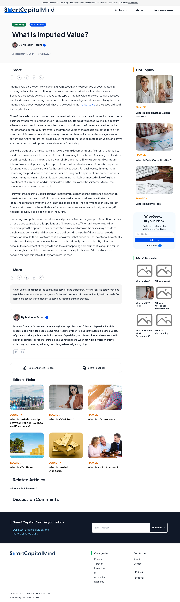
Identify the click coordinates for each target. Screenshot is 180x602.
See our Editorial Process (42, 367)
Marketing (99, 568)
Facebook (139, 577)
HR (95, 572)
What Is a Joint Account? (103, 467)
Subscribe (154, 240)
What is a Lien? (143, 281)
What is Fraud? (162, 281)
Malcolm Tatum (32, 44)
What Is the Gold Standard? (59, 469)
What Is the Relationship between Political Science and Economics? (26, 423)
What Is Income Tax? (148, 203)
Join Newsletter (164, 10)
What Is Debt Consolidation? (154, 160)
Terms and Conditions (32, 597)
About (137, 559)
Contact (138, 563)
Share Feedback (96, 367)
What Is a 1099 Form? (62, 419)
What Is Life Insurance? (102, 419)
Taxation (54, 414)
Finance (93, 414)
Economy (16, 414)
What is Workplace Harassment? (162, 306)
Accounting (100, 577)
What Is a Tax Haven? (23, 467)
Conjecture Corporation (39, 593)
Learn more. (133, 3)
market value (87, 104)
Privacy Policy (15, 597)
